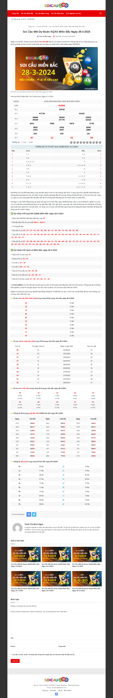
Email (13, 646)
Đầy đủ (16, 142)
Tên (12, 638)
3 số (30, 142)
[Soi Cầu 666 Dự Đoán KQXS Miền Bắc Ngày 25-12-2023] (87, 578)
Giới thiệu (53, 690)
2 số (24, 142)
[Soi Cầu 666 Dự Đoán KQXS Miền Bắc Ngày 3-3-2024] (87, 554)
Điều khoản (67, 690)
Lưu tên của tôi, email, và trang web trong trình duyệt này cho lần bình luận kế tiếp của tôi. (44, 654)
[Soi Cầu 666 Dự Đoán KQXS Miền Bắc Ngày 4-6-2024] (26, 554)
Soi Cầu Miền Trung (42, 13)
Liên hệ (60, 690)
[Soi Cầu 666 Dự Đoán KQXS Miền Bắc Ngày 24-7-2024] (26, 578)
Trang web (61, 646)
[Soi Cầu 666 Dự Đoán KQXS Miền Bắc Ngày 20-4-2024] (56, 578)
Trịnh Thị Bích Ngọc (45, 36)
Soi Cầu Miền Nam (57, 13)
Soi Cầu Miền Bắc (27, 13)
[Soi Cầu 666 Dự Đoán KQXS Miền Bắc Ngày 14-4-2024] (56, 554)
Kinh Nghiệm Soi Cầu (73, 13)
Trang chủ (31, 26)
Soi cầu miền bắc (42, 26)
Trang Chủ (15, 13)
